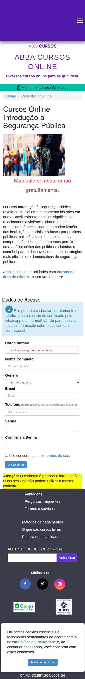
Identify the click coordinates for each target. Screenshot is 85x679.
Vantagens (33, 494)
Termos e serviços (40, 509)
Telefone (41, 405)
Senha (10, 421)
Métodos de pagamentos (42, 522)
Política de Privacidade (37, 642)
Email (10, 388)
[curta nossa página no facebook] (25, 584)
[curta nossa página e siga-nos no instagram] (59, 584)
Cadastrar (17, 464)
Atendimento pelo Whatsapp (45, 87)
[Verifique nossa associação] (64, 607)
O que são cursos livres (41, 529)
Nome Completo (19, 359)
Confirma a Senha (21, 437)
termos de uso (57, 456)
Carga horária (17, 343)
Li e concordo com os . (39, 456)
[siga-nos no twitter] (42, 584)
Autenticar (67, 558)
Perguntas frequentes (42, 501)
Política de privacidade (40, 537)
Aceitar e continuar (42, 662)
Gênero (11, 375)
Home (11, 96)
